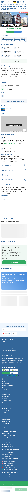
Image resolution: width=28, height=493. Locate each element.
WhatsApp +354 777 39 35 (10, 469)
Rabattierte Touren (6, 400)
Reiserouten (4, 425)
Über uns (4, 341)
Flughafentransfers (6, 394)
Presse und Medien (6, 444)
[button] (14, 19)
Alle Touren (4, 381)
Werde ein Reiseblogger (7, 476)
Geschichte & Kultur (6, 417)
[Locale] (14, 2)
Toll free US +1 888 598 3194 (10, 461)
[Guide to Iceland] (6, 2)
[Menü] (26, 2)
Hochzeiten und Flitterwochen (9, 435)
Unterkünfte (4, 389)
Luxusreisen (4, 398)
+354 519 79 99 (7, 456)
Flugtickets (4, 392)
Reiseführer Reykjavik (7, 415)
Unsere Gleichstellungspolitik (9, 350)
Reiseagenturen (5, 433)
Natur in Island (5, 410)
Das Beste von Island (7, 423)
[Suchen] (21, 2)
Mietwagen (4, 387)
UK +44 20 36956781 (8, 463)
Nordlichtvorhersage (7, 427)
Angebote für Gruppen (7, 437)
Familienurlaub (5, 396)
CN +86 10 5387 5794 (9, 467)
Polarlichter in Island (6, 421)
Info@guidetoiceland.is (8, 454)
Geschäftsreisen (5, 440)
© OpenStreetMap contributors (20, 131)
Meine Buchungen (6, 405)
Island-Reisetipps (6, 412)
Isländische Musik (6, 419)
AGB (3, 346)
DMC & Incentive (6, 442)
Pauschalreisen (5, 383)
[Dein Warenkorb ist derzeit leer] (23, 2)
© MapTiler (13, 131)
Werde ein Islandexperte (7, 474)
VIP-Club (4, 402)
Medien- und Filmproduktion (8, 446)
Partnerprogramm (6, 479)
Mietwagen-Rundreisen (7, 385)
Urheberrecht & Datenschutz (9, 348)
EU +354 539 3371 (8, 465)
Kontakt (3, 352)
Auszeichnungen (6, 343)
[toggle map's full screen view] (24, 130)
